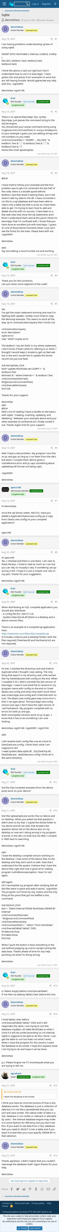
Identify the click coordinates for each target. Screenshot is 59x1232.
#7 (56, 500)
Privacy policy (38, 1203)
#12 (55, 810)
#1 (56, 38)
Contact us (7, 1203)
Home (5, 1206)
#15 (55, 1085)
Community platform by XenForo (27, 1212)
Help (49, 1203)
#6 (56, 447)
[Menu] (4, 4)
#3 (56, 172)
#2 (56, 111)
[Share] (52, 39)
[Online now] (7, 103)
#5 (56, 303)
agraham (16, 1073)
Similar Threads (46, 20)
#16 (55, 1155)
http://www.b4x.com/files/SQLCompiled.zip (25, 633)
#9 (56, 601)
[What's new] (55, 4)
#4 (56, 275)
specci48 (16, 487)
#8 (56, 552)
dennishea (12, 20)
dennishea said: (11, 1091)
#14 (55, 1013)
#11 (55, 782)
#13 (55, 985)
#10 (55, 663)
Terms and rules (22, 1203)
